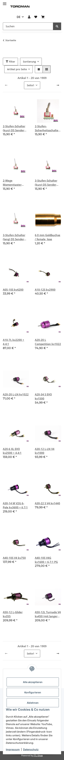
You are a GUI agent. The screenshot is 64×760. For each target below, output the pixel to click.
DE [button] (18, 17)
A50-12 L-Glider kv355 (13, 614)
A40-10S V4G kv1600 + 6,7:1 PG (46, 560)
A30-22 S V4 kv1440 (47, 503)
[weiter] (58, 85)
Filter (11, 61)
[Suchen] (57, 26)
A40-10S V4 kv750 (14, 558)
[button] (29, 16)
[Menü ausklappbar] (4, 2)
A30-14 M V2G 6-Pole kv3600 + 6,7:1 (15, 505)
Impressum (13, 749)
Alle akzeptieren (32, 682)
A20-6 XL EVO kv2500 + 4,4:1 (12, 451)
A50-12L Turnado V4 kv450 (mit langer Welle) (48, 614)
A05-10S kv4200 (13, 289)
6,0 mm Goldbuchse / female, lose (47, 237)
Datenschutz (31, 749)
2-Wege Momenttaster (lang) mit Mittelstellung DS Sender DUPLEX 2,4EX (14, 183)
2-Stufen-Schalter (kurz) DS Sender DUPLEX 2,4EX (14, 128)
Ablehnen (33, 702)
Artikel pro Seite (17, 69)
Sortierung (29, 61)
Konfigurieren (32, 692)
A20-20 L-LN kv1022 (16, 394)
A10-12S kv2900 (45, 289)
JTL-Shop (38, 755)
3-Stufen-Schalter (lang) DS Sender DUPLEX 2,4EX (14, 237)
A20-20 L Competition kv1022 (48, 342)
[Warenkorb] (42, 16)
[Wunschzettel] (35, 16)
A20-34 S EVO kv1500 (43, 396)
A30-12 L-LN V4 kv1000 (44, 451)
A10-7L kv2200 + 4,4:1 (13, 342)
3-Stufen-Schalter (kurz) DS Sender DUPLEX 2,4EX (46, 183)
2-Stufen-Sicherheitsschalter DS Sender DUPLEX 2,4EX (47, 128)
